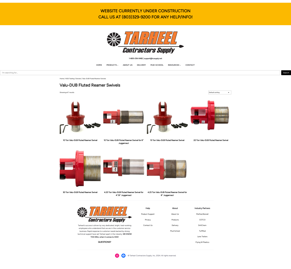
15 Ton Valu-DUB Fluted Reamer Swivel (167, 140)
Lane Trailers (202, 236)
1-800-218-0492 (136, 58)
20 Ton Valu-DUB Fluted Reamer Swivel (211, 140)
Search (286, 73)
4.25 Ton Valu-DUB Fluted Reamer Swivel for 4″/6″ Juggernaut (123, 193)
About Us (175, 214)
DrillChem (202, 225)
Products (175, 220)
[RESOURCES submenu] (180, 65)
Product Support (147, 214)
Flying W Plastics (202, 242)
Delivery (175, 225)
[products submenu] (117, 65)
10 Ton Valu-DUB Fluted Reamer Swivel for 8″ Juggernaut (124, 141)
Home (62, 79)
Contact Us (147, 225)
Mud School (175, 231)
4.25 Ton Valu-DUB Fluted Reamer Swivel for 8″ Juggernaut (167, 193)
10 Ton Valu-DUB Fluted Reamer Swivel (80, 140)
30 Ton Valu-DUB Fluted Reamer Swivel (80, 192)
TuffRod (202, 231)
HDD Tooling (69, 79)
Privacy (148, 220)
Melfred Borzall (202, 214)
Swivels (78, 79)
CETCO (202, 220)
